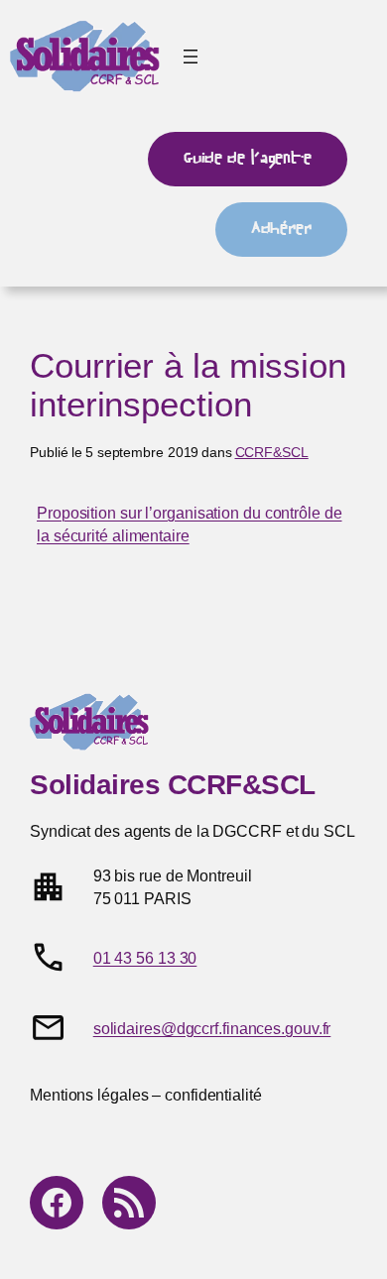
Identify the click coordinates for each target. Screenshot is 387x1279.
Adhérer (281, 228)
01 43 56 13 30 (145, 958)
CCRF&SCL (272, 452)
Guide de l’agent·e (248, 158)
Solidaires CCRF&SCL (173, 784)
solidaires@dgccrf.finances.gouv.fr (212, 1028)
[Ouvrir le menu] (190, 56)
